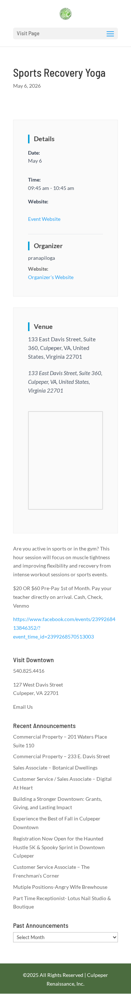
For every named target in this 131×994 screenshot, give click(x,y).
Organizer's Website (51, 277)
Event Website (44, 219)
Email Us (23, 707)
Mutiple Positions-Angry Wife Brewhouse (60, 887)
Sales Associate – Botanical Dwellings (55, 767)
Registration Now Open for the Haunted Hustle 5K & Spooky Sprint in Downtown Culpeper (59, 847)
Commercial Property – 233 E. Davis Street (61, 756)
